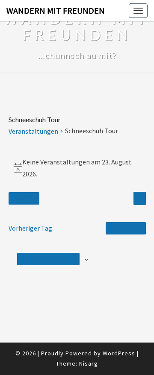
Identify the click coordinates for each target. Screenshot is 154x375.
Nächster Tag (125, 228)
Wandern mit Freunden (55, 10)
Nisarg (88, 363)
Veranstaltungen (33, 131)
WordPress (119, 353)
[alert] (77, 168)
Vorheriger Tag (30, 228)
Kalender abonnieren (48, 259)
